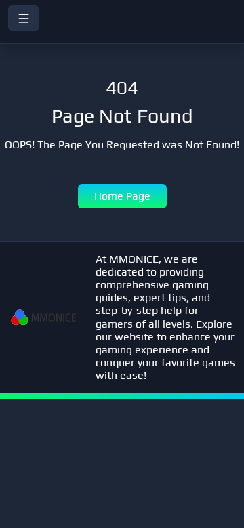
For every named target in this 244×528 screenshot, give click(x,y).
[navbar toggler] (23, 18)
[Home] (122, 34)
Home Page (122, 196)
